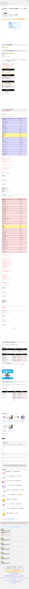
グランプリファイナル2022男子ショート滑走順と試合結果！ (14, 485)
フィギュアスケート (5, 433)
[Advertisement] (14, 37)
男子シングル (11, 24)
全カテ (8, 321)
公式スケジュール (4, 56)
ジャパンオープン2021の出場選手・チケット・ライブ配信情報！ (15, 508)
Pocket (8, 13)
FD (4, 321)
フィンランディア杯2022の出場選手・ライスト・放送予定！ (11, 518)
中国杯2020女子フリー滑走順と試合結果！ (12, 499)
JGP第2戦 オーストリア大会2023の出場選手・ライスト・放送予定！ (4, 431)
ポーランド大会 (21, 350)
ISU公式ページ (4, 54)
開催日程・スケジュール (12, 23)
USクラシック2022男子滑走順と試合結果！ (9, 519)
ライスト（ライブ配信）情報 (12, 27)
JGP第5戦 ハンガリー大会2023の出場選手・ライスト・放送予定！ (4, 422)
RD (2, 321)
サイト (4, 461)
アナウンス (4, 55)
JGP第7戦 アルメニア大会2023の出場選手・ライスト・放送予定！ (22, 422)
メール (4, 458)
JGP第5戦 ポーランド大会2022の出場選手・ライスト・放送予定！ (10, 431)
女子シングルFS (19, 398)
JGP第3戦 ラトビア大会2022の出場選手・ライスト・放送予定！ (10, 422)
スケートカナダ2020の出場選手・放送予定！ (14, 494)
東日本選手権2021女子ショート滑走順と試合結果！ (13, 471)
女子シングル (11, 25)
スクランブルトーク (5, 2)
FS (7, 189)
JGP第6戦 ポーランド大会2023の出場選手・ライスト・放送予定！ (16, 422)
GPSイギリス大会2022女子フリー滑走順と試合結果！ (13, 480)
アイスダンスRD (19, 392)
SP (2, 176)
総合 (6, 321)
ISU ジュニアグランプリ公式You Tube (16, 384)
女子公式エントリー (5, 196)
